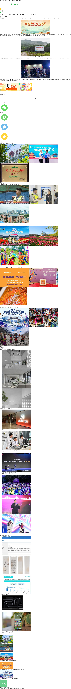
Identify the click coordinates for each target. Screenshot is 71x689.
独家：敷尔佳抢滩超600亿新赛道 (5, 535)
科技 (20, 0)
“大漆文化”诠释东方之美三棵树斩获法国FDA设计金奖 (8, 349)
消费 (17, 0)
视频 (13, 0)
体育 (5, 0)
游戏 (7, 0)
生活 (10, 0)
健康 (16, 0)
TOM (3, 16)
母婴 (11, 0)
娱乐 (3, 0)
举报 (0, 93)
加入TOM (7, 687)
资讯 (2, 0)
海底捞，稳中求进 (4, 429)
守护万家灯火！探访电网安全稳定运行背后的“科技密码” (10, 450)
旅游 (8, 0)
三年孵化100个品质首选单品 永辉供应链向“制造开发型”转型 (11, 472)
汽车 (19, 0)
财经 (14, 0)
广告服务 (4, 687)
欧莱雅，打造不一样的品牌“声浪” (5, 474)
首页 (0, 0)
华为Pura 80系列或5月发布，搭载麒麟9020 (8, 631)
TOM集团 (1, 687)
